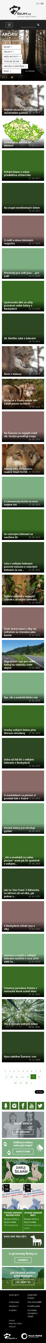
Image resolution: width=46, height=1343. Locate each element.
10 (11, 1076)
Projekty (13, 1306)
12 (22, 1076)
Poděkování (33, 1306)
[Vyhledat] (38, 25)
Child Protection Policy (15, 1323)
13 (28, 1076)
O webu (13, 1310)
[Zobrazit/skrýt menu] (9, 24)
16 (15, 1082)
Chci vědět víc (23, 1282)
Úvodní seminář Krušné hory (13, 1214)
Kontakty (14, 1295)
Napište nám (23, 1151)
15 (39, 1076)
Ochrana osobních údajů (32, 1313)
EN (42, 3)
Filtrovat (30, 71)
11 (17, 1076)
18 (26, 1082)
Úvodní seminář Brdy (33, 1214)
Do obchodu (23, 1132)
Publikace (14, 1302)
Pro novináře (34, 1302)
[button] (4, 1207)
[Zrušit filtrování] (12, 77)
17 (21, 1082)
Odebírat (23, 1260)
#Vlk (4, 77)
